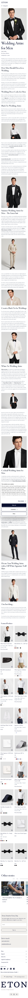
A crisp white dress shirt (6, 158)
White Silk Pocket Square (6, 779)
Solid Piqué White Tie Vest (6, 725)
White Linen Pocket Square (21, 833)
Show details (21, 501)
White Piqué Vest (17, 382)
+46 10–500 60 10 (5, 941)
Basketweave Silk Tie (19, 753)
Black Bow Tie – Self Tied (20, 861)
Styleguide (5, 5)
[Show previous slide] (14, 879)
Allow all (14, 505)
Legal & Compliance (5, 959)
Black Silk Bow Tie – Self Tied (21, 643)
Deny (14, 513)
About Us (3, 956)
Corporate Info (4, 962)
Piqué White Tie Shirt (7, 382)
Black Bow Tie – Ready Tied (7, 861)
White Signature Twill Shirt (20, 669)
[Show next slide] (23, 879)
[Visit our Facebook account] (14, 969)
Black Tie (6, 98)
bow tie (12, 147)
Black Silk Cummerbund (6, 669)
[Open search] (11, 994)
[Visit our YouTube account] (4, 969)
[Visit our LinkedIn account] (11, 969)
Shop (2, 951)
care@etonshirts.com (6, 944)
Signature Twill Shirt (19, 725)
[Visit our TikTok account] (7, 969)
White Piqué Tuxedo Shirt (6, 643)
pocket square (4, 522)
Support (3, 954)
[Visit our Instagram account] (1, 969)
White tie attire (4, 369)
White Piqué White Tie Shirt (21, 696)
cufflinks (10, 522)
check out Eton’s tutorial (13, 154)
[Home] (14, 985)
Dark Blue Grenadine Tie (6, 807)
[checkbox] (12, 640)
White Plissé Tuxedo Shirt (20, 807)
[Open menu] (16, 994)
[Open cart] (14, 994)
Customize (13, 509)
